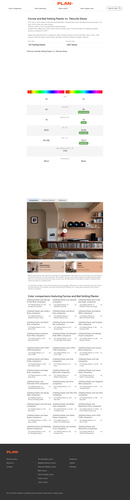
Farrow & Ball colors (45, 474)
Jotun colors (43, 482)
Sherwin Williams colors (47, 467)
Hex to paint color (87, 8)
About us (9, 463)
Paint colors (63, 8)
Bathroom (62, 200)
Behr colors (42, 471)
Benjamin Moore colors (47, 463)
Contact (9, 467)
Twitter (72, 463)
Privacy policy (11, 459)
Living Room (33, 200)
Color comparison (15, 8)
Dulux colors (43, 478)
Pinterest (72, 467)
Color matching (40, 8)
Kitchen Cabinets (48, 200)
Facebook (73, 459)
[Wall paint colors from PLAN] (65, 3)
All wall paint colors (45, 459)
